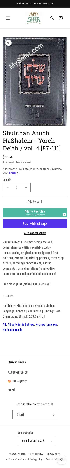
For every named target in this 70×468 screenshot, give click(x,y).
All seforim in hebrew (21, 324)
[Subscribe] (53, 414)
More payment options (35, 233)
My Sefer (22, 453)
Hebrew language (46, 324)
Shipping (7, 162)
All (4, 324)
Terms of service (16, 459)
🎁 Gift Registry (17, 381)
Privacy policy (54, 453)
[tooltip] (64, 214)
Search (12, 390)
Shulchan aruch (12, 330)
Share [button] (10, 296)
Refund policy (36, 453)
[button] (8, 18)
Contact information (55, 459)
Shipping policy (35, 459)
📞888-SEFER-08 (18, 372)
